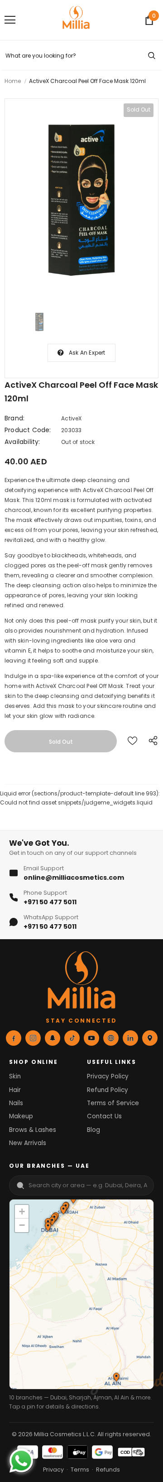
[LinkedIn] (130, 1038)
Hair (15, 1090)
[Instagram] (33, 1038)
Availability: (22, 441)
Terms (80, 1469)
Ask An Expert (87, 352)
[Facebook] (13, 1038)
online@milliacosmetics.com (74, 877)
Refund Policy (107, 1090)
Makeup (21, 1116)
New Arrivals (27, 1143)
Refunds (108, 1469)
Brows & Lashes (32, 1130)
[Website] (111, 1038)
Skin (15, 1076)
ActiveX (71, 418)
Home (13, 81)
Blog (93, 1130)
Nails (16, 1103)
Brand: (14, 418)
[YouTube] (91, 1038)
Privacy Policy (108, 1076)
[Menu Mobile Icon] (10, 20)
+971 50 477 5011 (50, 902)
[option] (81, 200)
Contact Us (104, 1116)
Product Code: (28, 429)
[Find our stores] (150, 1038)
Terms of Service (113, 1103)
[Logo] (76, 20)
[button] (63, 1210)
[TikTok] (72, 1038)
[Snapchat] (52, 1038)
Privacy (53, 1469)
